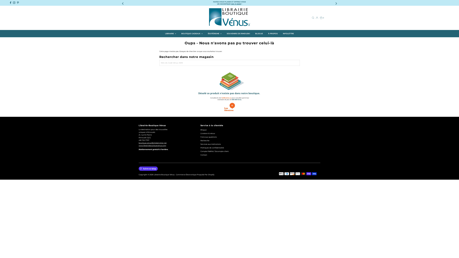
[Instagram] (14, 3)
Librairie (169, 33)
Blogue (259, 33)
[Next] (336, 2)
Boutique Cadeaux (191, 33)
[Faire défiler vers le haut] (454, 251)
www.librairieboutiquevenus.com (152, 146)
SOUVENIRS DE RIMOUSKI (238, 33)
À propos (273, 33)
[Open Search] (313, 18)
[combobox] (229, 63)
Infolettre (288, 33)
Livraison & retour (207, 133)
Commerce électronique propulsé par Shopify (195, 175)
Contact (203, 155)
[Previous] (123, 2)
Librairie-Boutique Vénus (164, 175)
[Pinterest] (17, 3)
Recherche (204, 141)
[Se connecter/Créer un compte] (317, 18)
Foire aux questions (208, 137)
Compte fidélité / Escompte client (214, 151)
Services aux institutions (210, 144)
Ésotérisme (214, 33)
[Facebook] (10, 3)
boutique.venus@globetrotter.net (153, 143)
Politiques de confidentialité (212, 148)
